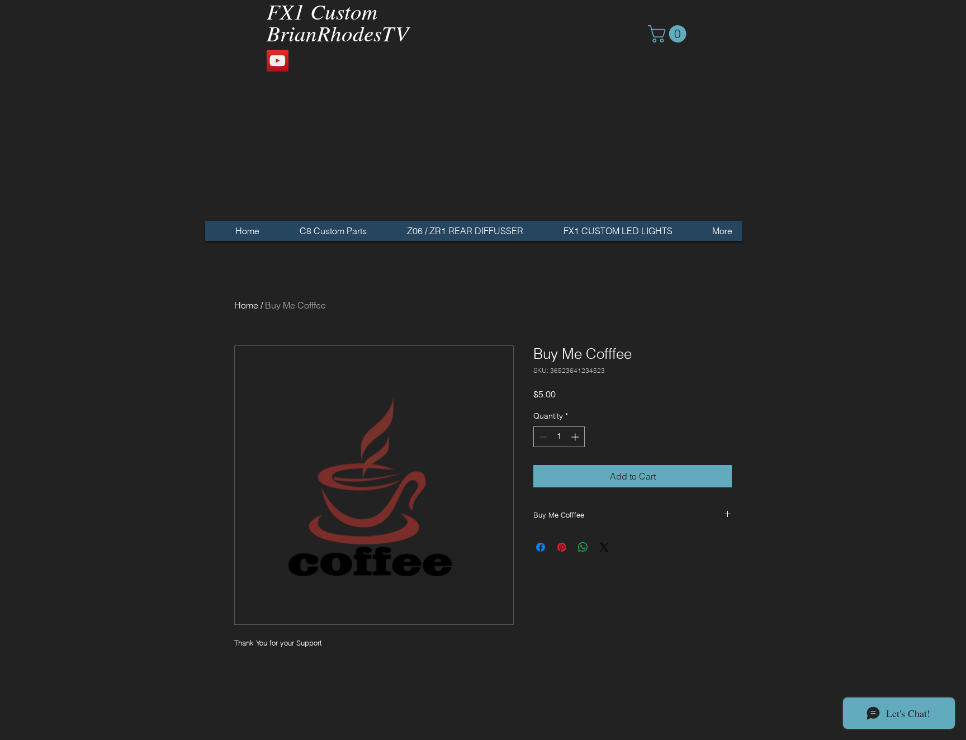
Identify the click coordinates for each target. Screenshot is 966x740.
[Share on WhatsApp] (583, 547)
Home (246, 305)
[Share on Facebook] (540, 547)
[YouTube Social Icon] (277, 61)
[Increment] (576, 437)
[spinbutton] (559, 437)
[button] (669, 33)
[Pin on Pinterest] (562, 547)
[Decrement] (542, 437)
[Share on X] (604, 547)
